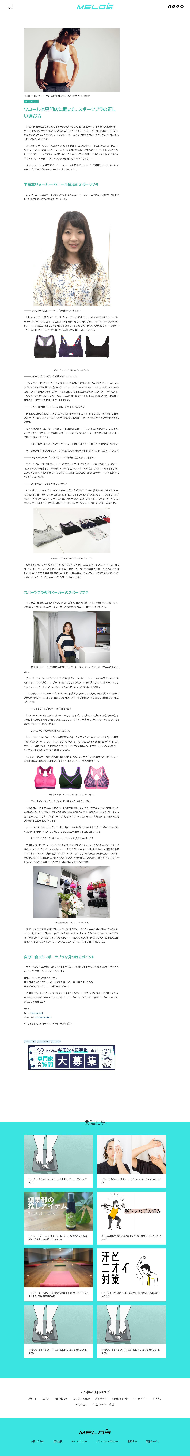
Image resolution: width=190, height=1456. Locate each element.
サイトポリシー (79, 1441)
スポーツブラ (29, 1041)
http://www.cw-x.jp (37, 1013)
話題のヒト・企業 (104, 1404)
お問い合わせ (37, 1441)
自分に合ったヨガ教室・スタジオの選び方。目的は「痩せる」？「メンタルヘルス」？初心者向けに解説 (58, 1294)
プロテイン (141, 1399)
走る (46, 1399)
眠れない (82, 1404)
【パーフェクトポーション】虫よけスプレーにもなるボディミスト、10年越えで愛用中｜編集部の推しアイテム (58, 1237)
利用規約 (132, 1441)
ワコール (55, 1041)
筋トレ (33, 1399)
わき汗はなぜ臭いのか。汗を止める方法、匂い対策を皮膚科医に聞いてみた (131, 1294)
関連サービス (152, 1441)
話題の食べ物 (121, 1399)
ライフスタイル (43, 1041)
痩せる (158, 1399)
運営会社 (57, 1441)
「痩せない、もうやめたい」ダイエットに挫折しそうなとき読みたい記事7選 (58, 1181)
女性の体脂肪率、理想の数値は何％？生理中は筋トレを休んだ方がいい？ (131, 1237)
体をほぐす (62, 1399)
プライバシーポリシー (107, 1441)
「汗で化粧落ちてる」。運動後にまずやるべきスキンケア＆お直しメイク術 (131, 1181)
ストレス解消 (82, 1399)
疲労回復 (102, 1399)
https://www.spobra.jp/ (43, 1017)
